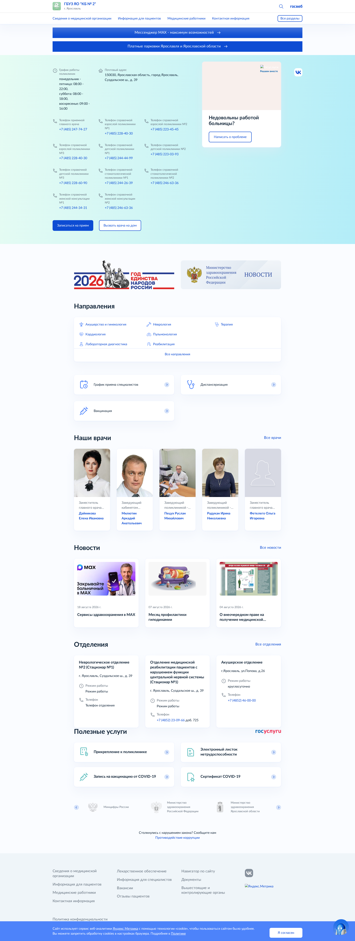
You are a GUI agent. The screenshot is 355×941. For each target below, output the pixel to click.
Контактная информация (230, 18)
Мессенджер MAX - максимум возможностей (175, 33)
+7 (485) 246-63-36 (165, 183)
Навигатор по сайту (198, 871)
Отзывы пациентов (133, 896)
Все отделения (268, 644)
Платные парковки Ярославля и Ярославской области (175, 46)
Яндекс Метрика (125, 928)
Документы (191, 880)
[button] (281, 6)
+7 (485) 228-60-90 (73, 183)
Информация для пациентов (139, 18)
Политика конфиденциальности (80, 919)
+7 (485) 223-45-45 (165, 129)
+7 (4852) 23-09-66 (171, 720)
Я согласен (286, 932)
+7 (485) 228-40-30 (119, 133)
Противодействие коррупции (177, 837)
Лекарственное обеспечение (142, 871)
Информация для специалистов (144, 880)
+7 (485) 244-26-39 (119, 183)
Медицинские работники (186, 18)
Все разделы (290, 18)
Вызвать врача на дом (120, 225)
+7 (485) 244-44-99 (119, 158)
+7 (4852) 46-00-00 (242, 700)
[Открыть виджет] (341, 927)
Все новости (270, 548)
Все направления (177, 354)
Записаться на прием (73, 225)
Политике (178, 933)
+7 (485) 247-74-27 (73, 129)
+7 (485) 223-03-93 (165, 154)
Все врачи (272, 438)
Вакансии (125, 888)
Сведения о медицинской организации (82, 18)
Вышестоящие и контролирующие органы (203, 890)
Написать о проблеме (230, 137)
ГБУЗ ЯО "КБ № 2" (80, 4)
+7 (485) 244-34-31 (73, 207)
